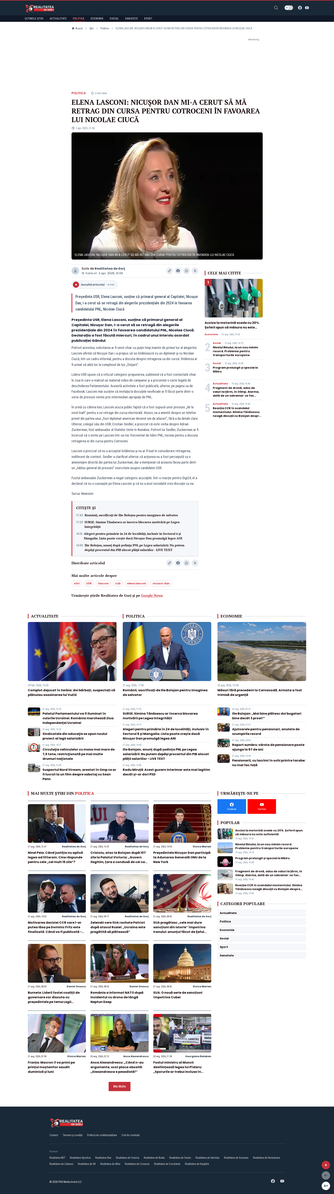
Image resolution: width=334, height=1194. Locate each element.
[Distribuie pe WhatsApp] (186, 270)
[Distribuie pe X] (195, 270)
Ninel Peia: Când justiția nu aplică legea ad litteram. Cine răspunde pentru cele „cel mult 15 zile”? (55, 857)
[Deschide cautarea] (276, 8)
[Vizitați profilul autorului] (75, 271)
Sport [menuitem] (148, 18)
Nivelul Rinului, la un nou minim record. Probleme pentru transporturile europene (235, 351)
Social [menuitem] (114, 18)
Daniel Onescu (76, 986)
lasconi (103, 583)
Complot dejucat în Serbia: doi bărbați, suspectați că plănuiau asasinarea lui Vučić (71, 692)
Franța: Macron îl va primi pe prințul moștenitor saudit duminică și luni (51, 1067)
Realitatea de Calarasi (61, 1163)
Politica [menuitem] (78, 18)
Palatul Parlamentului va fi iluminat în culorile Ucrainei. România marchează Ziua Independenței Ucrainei (78, 718)
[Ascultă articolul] (326, 1165)
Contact (53, 1135)
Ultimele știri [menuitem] (34, 18)
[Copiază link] (169, 270)
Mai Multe (119, 1086)
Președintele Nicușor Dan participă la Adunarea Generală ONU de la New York (181, 857)
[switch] (289, 7)
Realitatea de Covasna (137, 1163)
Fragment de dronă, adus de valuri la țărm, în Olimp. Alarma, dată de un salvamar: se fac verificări (236, 393)
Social (217, 343)
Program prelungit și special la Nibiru (262, 858)
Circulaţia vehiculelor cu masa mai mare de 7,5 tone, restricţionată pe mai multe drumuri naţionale (79, 754)
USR (89, 583)
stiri (77, 583)
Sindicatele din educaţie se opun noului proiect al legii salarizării (75, 736)
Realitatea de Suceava (236, 1157)
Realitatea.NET (57, 1157)
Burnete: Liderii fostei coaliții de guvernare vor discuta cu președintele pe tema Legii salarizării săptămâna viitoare (54, 999)
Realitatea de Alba (110, 1163)
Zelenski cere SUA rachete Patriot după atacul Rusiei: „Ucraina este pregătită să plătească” (117, 927)
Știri (91, 28)
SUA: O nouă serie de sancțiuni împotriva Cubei (177, 994)
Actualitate (220, 383)
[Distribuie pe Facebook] (178, 270)
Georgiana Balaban (198, 1056)
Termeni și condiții (73, 1135)
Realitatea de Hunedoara (266, 1157)
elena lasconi (136, 583)
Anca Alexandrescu (136, 1056)
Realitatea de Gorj (110, 268)
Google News (152, 595)
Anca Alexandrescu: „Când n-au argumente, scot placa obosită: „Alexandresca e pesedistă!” (117, 1067)
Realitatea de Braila (154, 1157)
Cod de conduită (131, 1135)
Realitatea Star (103, 1157)
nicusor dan (161, 583)
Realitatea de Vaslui (180, 1157)
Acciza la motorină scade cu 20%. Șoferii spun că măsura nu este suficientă (232, 327)
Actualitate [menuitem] (58, 18)
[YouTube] (307, 7)
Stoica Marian (202, 846)
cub (118, 583)
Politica (105, 28)
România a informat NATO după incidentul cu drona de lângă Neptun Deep (116, 997)
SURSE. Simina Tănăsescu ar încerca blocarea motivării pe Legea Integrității (132, 524)
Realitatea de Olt (87, 1163)
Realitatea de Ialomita (207, 1157)
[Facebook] (300, 7)
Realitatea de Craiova (127, 1157)
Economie (211, 334)
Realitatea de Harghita (197, 1163)
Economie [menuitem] (97, 18)
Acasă (79, 28)
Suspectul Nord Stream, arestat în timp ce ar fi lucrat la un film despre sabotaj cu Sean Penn (79, 774)
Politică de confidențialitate (102, 1135)
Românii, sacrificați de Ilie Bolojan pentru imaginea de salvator (131, 515)
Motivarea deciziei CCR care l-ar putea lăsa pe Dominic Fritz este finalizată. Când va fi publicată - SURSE (55, 929)
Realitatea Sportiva (80, 1157)
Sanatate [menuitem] (131, 18)
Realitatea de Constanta (167, 1163)
